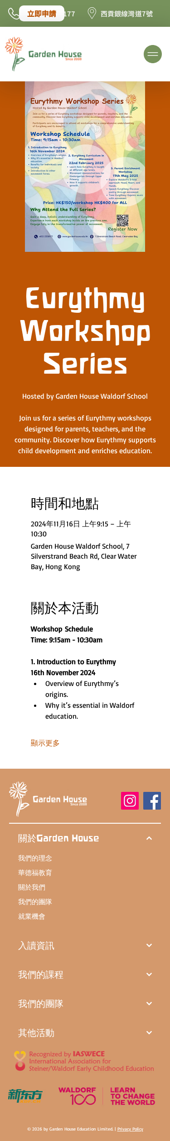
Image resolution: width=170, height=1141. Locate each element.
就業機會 (31, 916)
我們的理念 (35, 858)
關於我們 (31, 887)
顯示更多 (45, 742)
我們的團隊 (35, 901)
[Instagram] (130, 801)
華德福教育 (35, 872)
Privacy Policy (130, 1128)
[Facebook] (152, 801)
